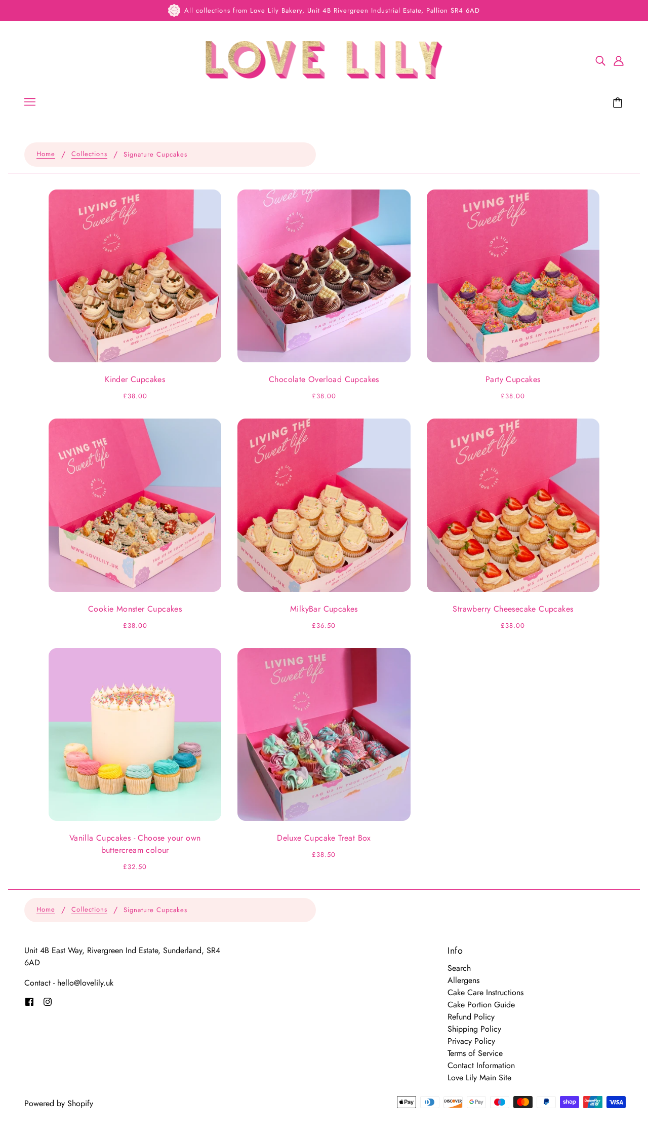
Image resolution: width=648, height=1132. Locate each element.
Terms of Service (475, 1053)
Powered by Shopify (58, 1103)
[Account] (619, 60)
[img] (600, 60)
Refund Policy (471, 1017)
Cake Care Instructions (485, 992)
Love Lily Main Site (479, 1077)
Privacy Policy (471, 1041)
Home (45, 154)
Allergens (463, 980)
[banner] (324, 59)
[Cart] (619, 103)
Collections (89, 154)
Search (459, 968)
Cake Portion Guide (481, 1004)
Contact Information (481, 1065)
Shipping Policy (474, 1029)
